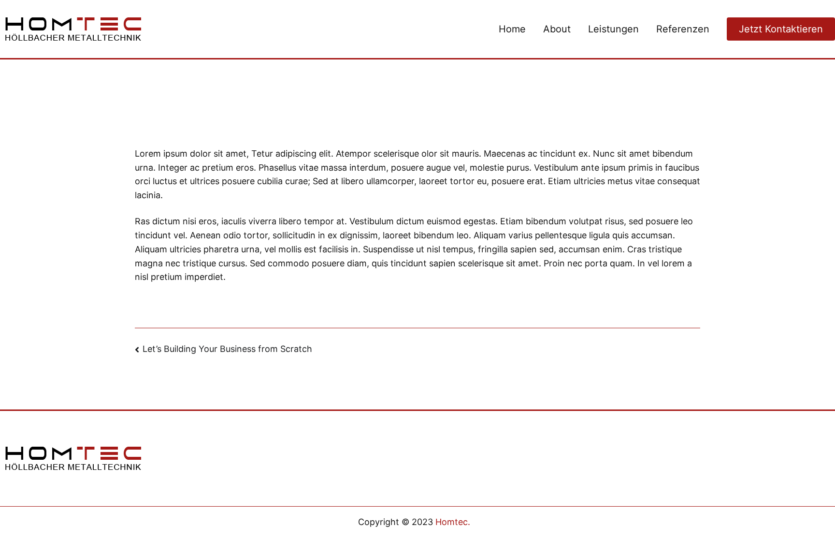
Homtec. (452, 522)
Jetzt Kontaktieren (781, 29)
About (557, 29)
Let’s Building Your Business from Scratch (227, 349)
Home (512, 29)
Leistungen (613, 29)
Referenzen (682, 29)
